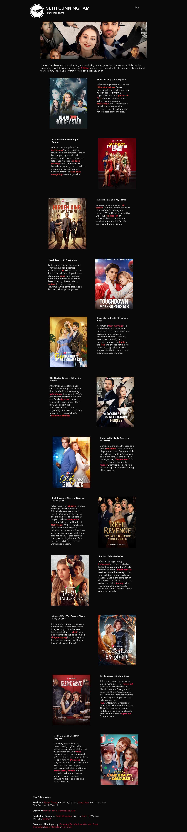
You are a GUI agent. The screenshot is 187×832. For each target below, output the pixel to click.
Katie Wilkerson (64, 816)
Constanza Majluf (67, 810)
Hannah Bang (50, 810)
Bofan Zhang (50, 802)
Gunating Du (66, 824)
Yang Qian (83, 802)
